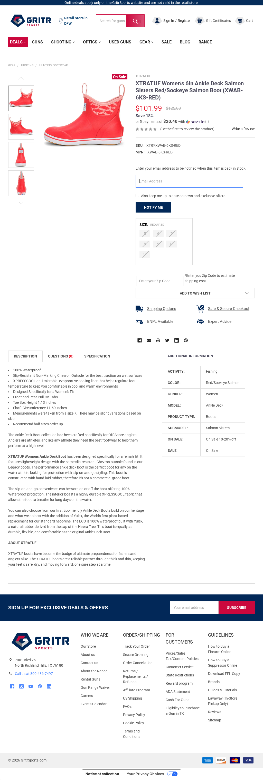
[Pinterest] (186, 340)
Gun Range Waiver (95, 687)
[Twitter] (167, 340)
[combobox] (120, 20)
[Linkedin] (177, 340)
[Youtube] (31, 686)
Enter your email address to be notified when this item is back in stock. (191, 168)
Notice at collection (102, 774)
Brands (214, 682)
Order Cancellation (138, 663)
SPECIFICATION (97, 356)
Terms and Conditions (140, 734)
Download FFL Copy (224, 674)
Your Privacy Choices (145, 774)
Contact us (89, 663)
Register (184, 21)
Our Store (88, 646)
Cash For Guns (177, 700)
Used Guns (120, 42)
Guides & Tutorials (222, 690)
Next (21, 203)
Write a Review (243, 129)
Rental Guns (90, 679)
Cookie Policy (140, 723)
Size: (151, 225)
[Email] (149, 340)
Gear (144, 42)
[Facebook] (140, 340)
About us (88, 655)
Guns (37, 42)
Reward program (179, 683)
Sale (167, 42)
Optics (90, 42)
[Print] (158, 340)
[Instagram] (21, 686)
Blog (185, 42)
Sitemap (214, 720)
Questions (60, 356)
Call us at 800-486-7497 (34, 674)
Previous (21, 78)
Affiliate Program (136, 690)
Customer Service (179, 667)
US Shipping (132, 698)
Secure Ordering (135, 655)
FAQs (127, 706)
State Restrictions (180, 675)
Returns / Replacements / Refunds (135, 676)
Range (205, 42)
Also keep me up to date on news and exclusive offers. (183, 196)
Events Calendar (94, 704)
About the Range (94, 671)
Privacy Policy (140, 715)
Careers (87, 696)
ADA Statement (178, 692)
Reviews (214, 712)
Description (25, 356)
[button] (172, 121)
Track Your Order (136, 646)
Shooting (61, 42)
